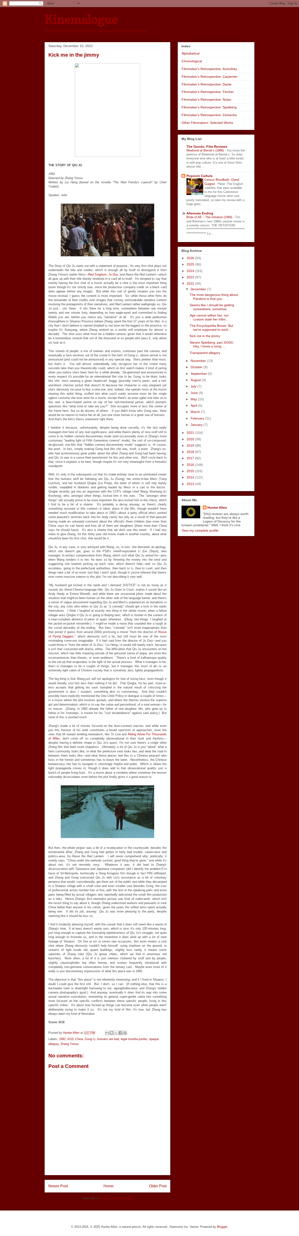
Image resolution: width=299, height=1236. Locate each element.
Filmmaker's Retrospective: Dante (206, 84)
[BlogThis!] (111, 1032)
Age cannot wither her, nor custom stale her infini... (209, 317)
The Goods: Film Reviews (206, 146)
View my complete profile (200, 530)
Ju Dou (113, 274)
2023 (191, 277)
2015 (191, 471)
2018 (191, 452)
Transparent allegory (205, 353)
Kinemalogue (81, 19)
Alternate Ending (199, 213)
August (196, 380)
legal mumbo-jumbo (134, 1039)
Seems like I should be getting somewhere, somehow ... (212, 307)
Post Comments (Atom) (117, 1198)
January (197, 425)
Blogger (222, 1227)
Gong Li (90, 1039)
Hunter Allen (217, 507)
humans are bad (108, 1039)
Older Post (158, 1186)
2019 (191, 445)
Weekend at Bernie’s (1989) (205, 150)
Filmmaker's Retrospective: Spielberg (209, 107)
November (199, 361)
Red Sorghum (97, 274)
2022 (191, 283)
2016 (191, 465)
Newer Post (58, 1186)
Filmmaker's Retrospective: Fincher (208, 92)
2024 (191, 271)
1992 (62, 1039)
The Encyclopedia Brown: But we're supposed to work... (211, 327)
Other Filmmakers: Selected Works (207, 123)
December (199, 289)
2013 (191, 484)
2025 (191, 264)
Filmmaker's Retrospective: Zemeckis (209, 115)
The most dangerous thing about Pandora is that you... (214, 297)
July (194, 386)
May (194, 399)
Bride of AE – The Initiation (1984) (209, 217)
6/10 (70, 1039)
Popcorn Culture (199, 176)
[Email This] (107, 1032)
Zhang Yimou (69, 1044)
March (196, 412)
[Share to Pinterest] (125, 1032)
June (195, 393)
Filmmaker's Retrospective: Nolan (206, 99)
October (197, 367)
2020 (191, 439)
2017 (191, 458)
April (194, 405)
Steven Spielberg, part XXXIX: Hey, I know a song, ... (212, 344)
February (198, 418)
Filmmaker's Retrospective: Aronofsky (209, 69)
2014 (191, 477)
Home (108, 1186)
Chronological (192, 61)
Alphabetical (190, 53)
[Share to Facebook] (120, 1032)
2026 (191, 258)
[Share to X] (116, 1032)
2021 (191, 432)
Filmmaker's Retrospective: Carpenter (210, 76)
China (79, 1039)
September (199, 373)
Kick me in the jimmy (205, 336)
